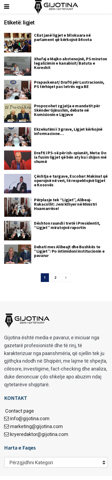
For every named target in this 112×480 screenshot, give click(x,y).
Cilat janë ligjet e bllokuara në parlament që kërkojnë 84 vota (63, 37)
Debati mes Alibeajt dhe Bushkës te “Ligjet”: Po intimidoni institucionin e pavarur (69, 251)
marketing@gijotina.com (36, 426)
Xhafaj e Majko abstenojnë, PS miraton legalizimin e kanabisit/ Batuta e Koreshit (70, 63)
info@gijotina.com (29, 418)
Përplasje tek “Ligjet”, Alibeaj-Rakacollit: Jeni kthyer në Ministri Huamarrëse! (65, 204)
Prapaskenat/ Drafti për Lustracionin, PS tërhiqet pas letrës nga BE (69, 84)
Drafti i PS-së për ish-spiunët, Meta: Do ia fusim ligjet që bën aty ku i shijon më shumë (70, 157)
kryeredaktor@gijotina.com (39, 434)
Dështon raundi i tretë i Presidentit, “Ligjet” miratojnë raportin (67, 225)
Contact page (19, 411)
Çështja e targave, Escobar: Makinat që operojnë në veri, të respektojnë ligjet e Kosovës (71, 180)
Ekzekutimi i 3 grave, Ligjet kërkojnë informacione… (68, 131)
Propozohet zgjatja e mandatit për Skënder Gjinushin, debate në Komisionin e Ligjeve (67, 110)
